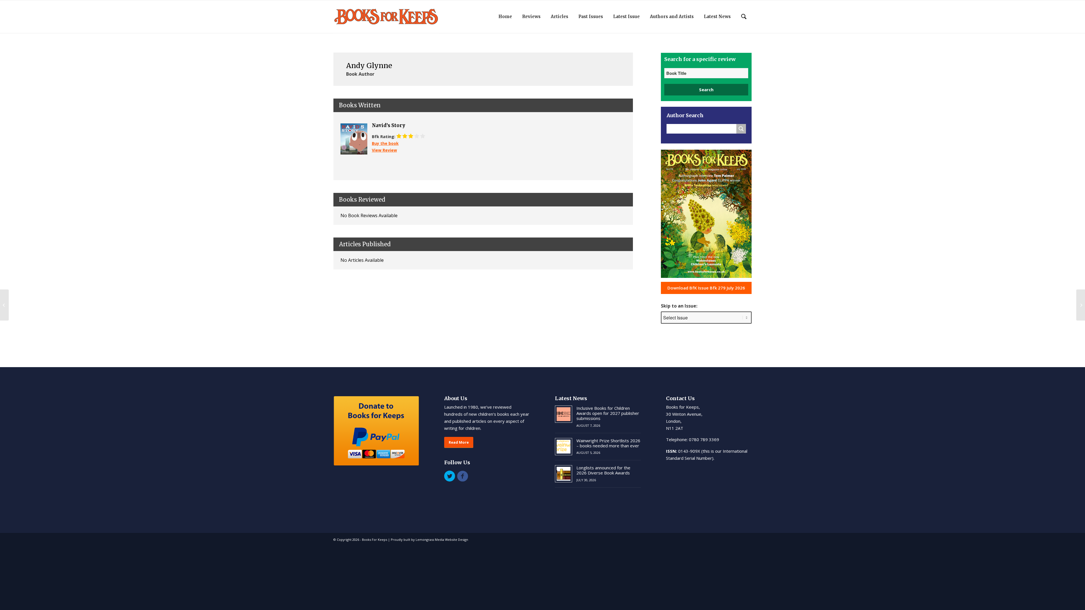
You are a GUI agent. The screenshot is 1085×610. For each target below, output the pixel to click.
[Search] (744, 16)
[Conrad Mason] (4, 305)
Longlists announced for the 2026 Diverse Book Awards (603, 470)
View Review (384, 150)
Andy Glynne (369, 65)
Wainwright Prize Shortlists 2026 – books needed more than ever (608, 443)
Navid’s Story (388, 125)
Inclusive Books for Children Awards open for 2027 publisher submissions (607, 413)
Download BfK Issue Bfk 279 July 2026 (706, 288)
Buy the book (385, 143)
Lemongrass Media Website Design (442, 539)
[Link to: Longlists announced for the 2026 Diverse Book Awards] (563, 474)
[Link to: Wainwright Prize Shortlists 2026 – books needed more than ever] (563, 447)
